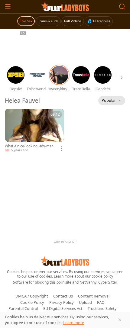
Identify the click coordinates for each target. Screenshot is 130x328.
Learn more (73, 322)
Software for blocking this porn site (42, 282)
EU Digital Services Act (63, 308)
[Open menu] (7, 6)
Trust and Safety (102, 308)
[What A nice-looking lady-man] (34, 131)
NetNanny (88, 282)
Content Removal (93, 296)
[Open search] (122, 6)
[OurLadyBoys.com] (65, 6)
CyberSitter (107, 282)
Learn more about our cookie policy (83, 276)
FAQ (101, 302)
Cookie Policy (32, 302)
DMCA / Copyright (31, 296)
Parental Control (23, 308)
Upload (85, 302)
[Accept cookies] (119, 319)
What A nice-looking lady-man (29, 146)
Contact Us (63, 296)
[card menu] (61, 148)
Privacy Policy (61, 302)
